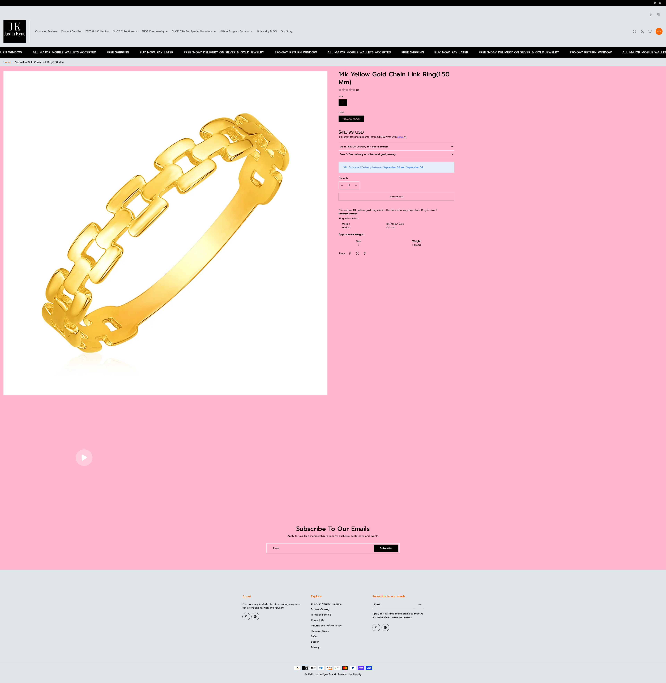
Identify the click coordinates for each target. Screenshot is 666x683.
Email (276, 548)
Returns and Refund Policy (326, 625)
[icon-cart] (650, 31)
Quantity (343, 178)
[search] (634, 31)
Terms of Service (321, 614)
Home (6, 62)
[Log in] (642, 31)
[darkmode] (659, 31)
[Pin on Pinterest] (365, 253)
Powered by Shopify (349, 674)
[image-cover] (84, 457)
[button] (396, 197)
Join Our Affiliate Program (326, 604)
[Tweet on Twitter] (357, 253)
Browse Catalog (320, 609)
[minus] (342, 185)
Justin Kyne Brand (325, 674)
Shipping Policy (320, 631)
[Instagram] (660, 3)
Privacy (315, 647)
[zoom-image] (165, 232)
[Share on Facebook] (350, 253)
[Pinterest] (654, 3)
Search (315, 641)
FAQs (314, 636)
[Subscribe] (419, 604)
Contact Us (317, 620)
